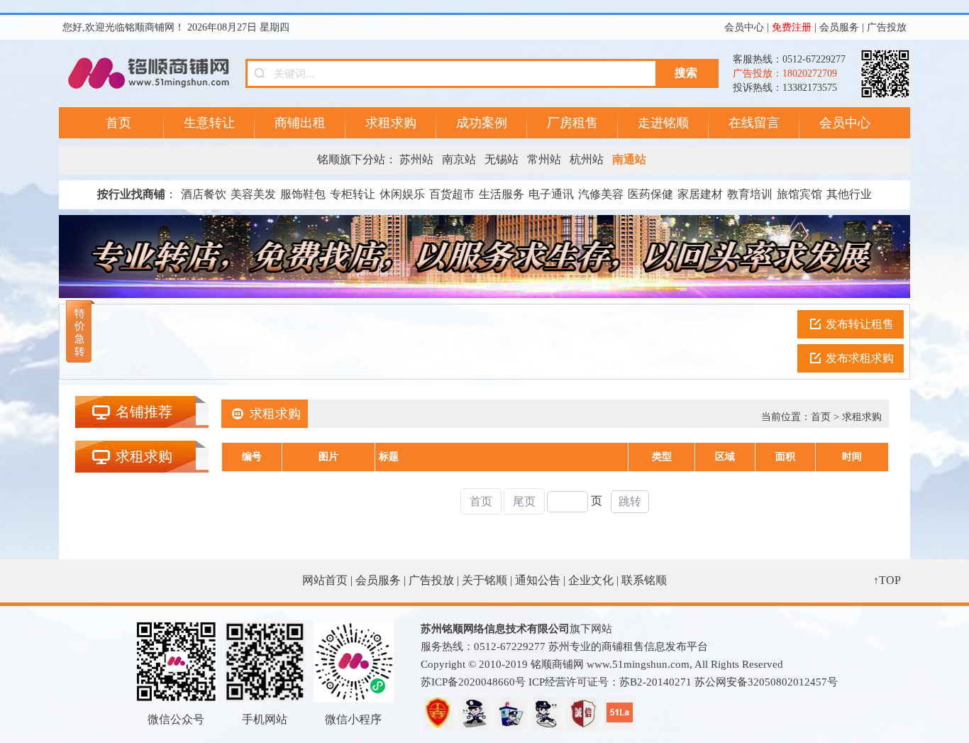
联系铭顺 (644, 580)
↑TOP (887, 580)
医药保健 (650, 194)
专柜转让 (352, 194)
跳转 (630, 501)
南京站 (459, 159)
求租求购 (390, 123)
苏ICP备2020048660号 (473, 682)
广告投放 (887, 27)
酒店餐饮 (203, 194)
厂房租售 (572, 123)
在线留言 (754, 123)
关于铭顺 (484, 580)
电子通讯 (551, 194)
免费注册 (792, 27)
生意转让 (209, 123)
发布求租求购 (860, 358)
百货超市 (452, 194)
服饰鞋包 (303, 194)
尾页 (524, 501)
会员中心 (744, 27)
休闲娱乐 (402, 194)
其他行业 (849, 194)
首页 (118, 123)
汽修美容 (601, 194)
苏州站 (416, 159)
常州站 (544, 159)
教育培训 (750, 194)
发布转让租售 (860, 324)
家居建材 (700, 194)
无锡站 (501, 159)
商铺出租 (300, 123)
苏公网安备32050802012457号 (766, 682)
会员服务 (839, 27)
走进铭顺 (663, 123)
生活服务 (501, 194)
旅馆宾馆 (799, 194)
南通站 (629, 159)
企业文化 (591, 580)
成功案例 (481, 123)
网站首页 (325, 580)
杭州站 (587, 159)
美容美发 (253, 194)
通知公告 (537, 580)
